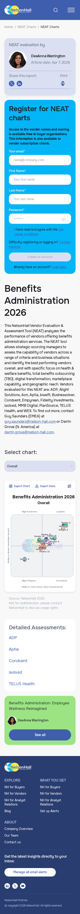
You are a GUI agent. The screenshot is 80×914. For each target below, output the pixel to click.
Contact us (12, 842)
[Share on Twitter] (11, 83)
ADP (13, 637)
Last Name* (17, 190)
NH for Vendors (15, 794)
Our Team (11, 835)
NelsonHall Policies (15, 900)
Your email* (17, 151)
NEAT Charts (27, 27)
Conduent (18, 660)
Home (8, 27)
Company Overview (18, 829)
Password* (16, 210)
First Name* (17, 171)
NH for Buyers (14, 787)
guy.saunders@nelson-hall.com (30, 421)
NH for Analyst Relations (15, 802)
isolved (15, 672)
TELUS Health (22, 683)
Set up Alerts (49, 811)
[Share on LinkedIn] (19, 83)
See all (40, 734)
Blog (7, 811)
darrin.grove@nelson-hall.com (29, 432)
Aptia (14, 649)
